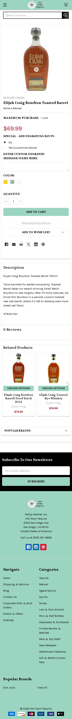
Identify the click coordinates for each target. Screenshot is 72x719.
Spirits (43, 597)
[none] (36, 59)
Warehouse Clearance (52, 651)
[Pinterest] (43, 244)
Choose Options (18, 388)
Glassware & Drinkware (54, 622)
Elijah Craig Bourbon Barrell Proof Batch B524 (18, 398)
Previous (4, 384)
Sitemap (8, 620)
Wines (43, 603)
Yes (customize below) (23, 147)
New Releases (47, 645)
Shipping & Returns (16, 584)
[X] (28, 244)
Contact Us (10, 597)
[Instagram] (36, 547)
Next (67, 384)
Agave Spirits (47, 590)
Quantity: (11, 194)
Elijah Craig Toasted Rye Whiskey (53, 396)
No (10, 142)
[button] (36, 232)
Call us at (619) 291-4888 (36, 537)
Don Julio (9, 687)
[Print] (21, 244)
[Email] (14, 244)
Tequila (43, 578)
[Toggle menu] (5, 5)
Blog (6, 590)
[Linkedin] (36, 244)
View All (42, 687)
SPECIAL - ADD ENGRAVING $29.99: (29, 136)
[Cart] (66, 5)
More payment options (36, 223)
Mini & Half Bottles (51, 616)
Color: (9, 175)
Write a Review (12, 108)
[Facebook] (6, 244)
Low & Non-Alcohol (51, 609)
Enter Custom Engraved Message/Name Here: (23, 156)
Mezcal (43, 584)
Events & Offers (13, 613)
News (6, 578)
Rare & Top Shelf (49, 639)
